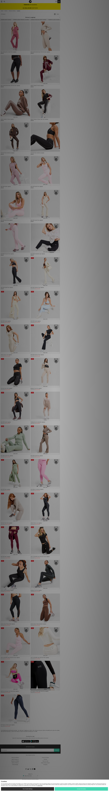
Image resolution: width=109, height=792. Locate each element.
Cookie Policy (40, 785)
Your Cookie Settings (27, 788)
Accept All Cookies (81, 788)
